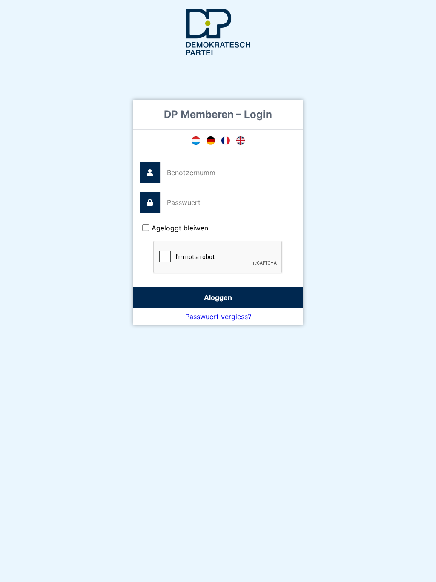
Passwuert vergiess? (218, 316)
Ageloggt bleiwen (180, 228)
